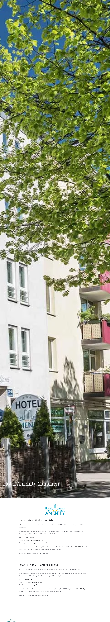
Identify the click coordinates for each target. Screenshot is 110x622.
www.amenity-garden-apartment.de (37, 543)
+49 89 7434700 (29, 538)
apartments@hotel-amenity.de (33, 540)
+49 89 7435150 (78, 547)
